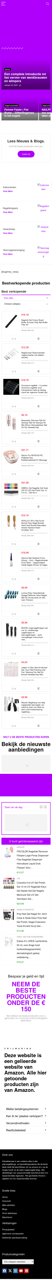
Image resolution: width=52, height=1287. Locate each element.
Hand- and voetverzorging (30, 936)
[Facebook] (4, 1270)
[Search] (47, 4)
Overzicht (6, 1201)
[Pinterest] (26, 1270)
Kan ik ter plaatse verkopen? (24, 1116)
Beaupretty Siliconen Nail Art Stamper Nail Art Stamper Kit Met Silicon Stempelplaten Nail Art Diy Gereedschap (34, 424)
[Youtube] (21, 1270)
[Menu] (3, 4)
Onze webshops (9, 1213)
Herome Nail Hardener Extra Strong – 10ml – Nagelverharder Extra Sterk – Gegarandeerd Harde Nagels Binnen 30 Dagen (34, 561)
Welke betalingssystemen (22, 1109)
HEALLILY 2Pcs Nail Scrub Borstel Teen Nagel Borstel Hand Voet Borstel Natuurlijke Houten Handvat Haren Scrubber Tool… (33, 525)
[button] (26, 1109)
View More (8, 191)
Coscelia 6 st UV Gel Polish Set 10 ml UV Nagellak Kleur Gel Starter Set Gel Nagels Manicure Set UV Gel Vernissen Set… (31, 890)
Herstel (21, 847)
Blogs (4, 1209)
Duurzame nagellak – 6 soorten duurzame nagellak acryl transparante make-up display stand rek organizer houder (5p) (34, 389)
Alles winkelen (8, 1205)
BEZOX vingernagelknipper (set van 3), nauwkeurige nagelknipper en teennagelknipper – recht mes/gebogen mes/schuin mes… (34, 634)
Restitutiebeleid (16, 1130)
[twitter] (10, 1270)
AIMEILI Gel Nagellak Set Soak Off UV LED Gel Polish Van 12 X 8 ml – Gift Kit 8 (34, 490)
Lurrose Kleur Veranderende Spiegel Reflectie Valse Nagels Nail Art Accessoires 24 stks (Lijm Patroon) (34, 596)
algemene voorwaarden (13, 1233)
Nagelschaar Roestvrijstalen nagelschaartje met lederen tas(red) (33, 355)
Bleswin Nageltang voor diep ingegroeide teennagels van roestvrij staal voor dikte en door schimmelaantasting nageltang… (33, 707)
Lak (18, 878)
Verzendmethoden (17, 1123)
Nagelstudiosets (25, 909)
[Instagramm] (15, 1270)
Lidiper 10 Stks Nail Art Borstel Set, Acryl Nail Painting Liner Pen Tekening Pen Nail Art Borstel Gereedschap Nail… (34, 671)
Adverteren (7, 1217)
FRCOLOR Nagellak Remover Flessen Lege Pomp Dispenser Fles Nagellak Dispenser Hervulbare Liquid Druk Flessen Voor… (33, 859)
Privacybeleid (8, 1229)
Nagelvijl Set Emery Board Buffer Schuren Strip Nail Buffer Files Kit (34, 322)
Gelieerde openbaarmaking (14, 1237)
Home (5, 1196)
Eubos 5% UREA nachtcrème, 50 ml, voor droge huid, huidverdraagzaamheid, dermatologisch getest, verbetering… (32, 949)
